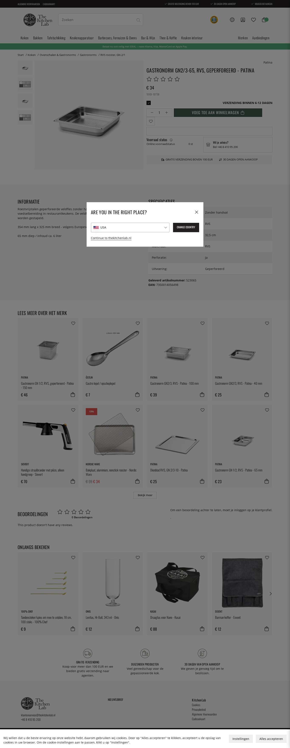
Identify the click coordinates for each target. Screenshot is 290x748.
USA (103, 227)
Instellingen (240, 739)
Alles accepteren (271, 739)
